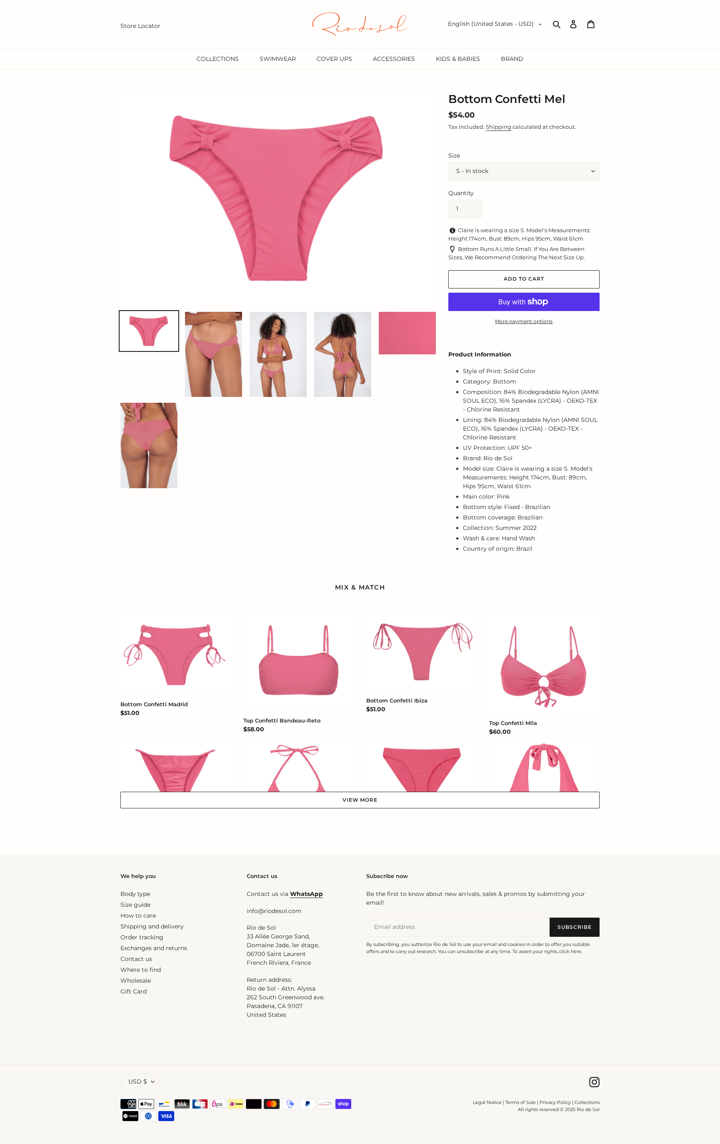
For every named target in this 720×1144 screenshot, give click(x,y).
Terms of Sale (520, 1102)
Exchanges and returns (153, 948)
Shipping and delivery (152, 926)
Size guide (135, 904)
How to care (138, 915)
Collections (587, 1102)
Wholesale (135, 980)
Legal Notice (487, 1102)
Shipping (498, 126)
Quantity (461, 193)
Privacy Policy (556, 1102)
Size (454, 155)
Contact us (136, 959)
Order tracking (141, 937)
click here (570, 951)
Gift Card (133, 991)
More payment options (523, 321)
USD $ (137, 1081)
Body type (135, 894)
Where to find (140, 969)
